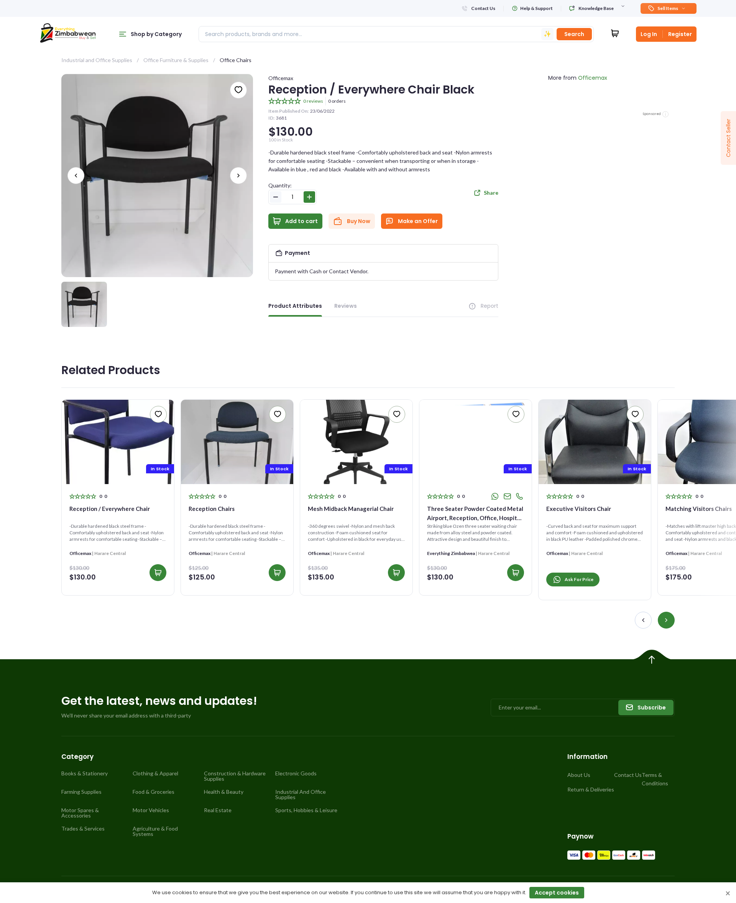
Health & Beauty (223, 792)
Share (491, 192)
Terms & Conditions (655, 779)
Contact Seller (728, 138)
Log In (649, 34)
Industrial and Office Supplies (96, 60)
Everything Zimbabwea (451, 553)
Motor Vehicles (151, 810)
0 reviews (313, 101)
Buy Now (358, 221)
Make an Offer (418, 221)
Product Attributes (295, 306)
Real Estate (218, 810)
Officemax (280, 78)
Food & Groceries (153, 792)
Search (574, 34)
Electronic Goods (296, 773)
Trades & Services (83, 828)
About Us (578, 775)
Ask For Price (579, 579)
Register (680, 34)
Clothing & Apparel (155, 773)
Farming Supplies (81, 792)
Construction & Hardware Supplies (235, 776)
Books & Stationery (84, 773)
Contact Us (628, 775)
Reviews (345, 306)
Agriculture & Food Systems (155, 831)
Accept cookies (557, 892)
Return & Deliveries (590, 789)
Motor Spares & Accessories (80, 813)
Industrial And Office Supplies (300, 794)
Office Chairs (235, 60)
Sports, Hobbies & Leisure (306, 810)
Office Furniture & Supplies (176, 60)
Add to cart (301, 221)
